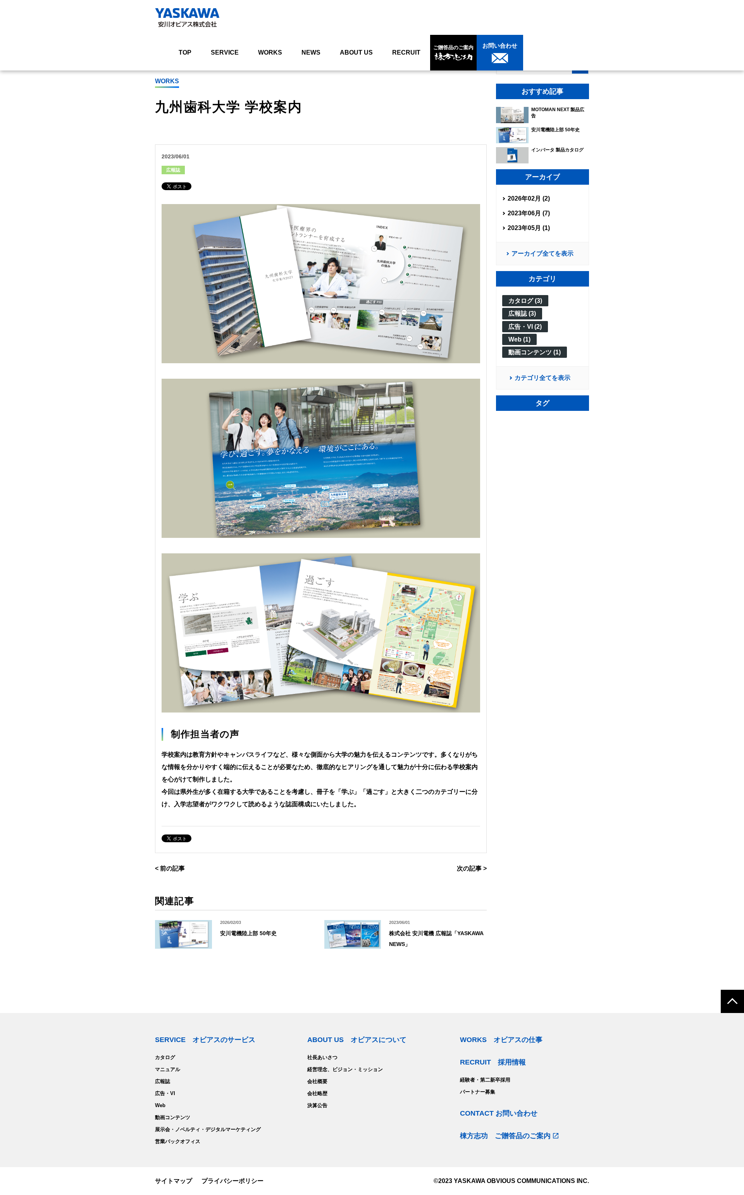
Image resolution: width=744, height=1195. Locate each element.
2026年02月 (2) (529, 198)
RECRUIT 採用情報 (493, 1062)
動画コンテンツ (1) (534, 352)
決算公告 (317, 1105)
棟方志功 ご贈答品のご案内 (505, 1135)
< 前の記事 (170, 868)
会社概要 (317, 1081)
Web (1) (519, 339)
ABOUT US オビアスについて (356, 1039)
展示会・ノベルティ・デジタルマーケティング (208, 1129)
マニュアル (167, 1069)
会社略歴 (317, 1093)
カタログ (165, 1057)
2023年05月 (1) (529, 228)
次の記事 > (472, 868)
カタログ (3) (525, 300)
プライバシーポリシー (233, 1181)
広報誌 (173, 170)
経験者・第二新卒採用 (485, 1079)
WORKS (270, 52)
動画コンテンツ (172, 1117)
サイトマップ (173, 1181)
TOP (185, 52)
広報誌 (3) (522, 313)
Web (160, 1105)
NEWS (310, 52)
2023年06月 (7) (529, 213)
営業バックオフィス (177, 1141)
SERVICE (225, 52)
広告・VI (165, 1093)
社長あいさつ (322, 1057)
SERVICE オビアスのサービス (205, 1039)
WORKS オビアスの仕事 (501, 1039)
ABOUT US (356, 52)
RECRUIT (406, 52)
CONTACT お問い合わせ (498, 1113)
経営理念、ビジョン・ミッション (345, 1069)
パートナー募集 (477, 1091)
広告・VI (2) (525, 326)
